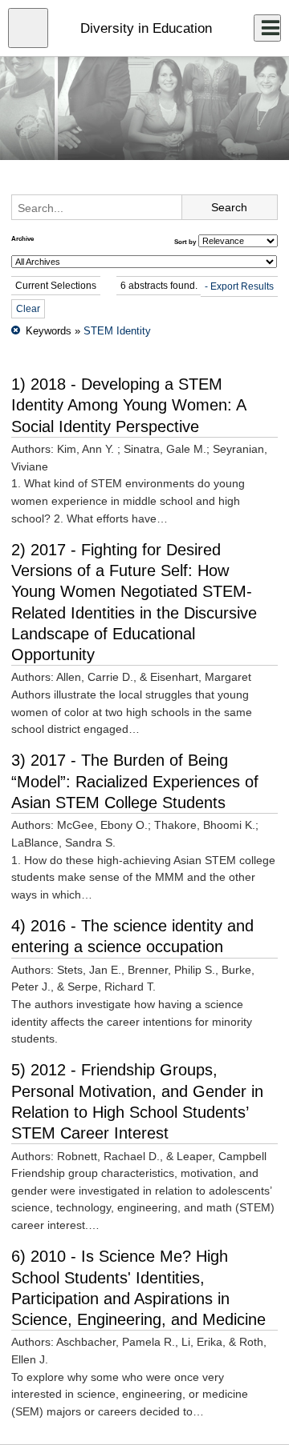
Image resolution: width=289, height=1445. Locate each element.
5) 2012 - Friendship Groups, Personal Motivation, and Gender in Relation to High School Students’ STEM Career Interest (137, 1101)
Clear (28, 309)
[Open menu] (28, 28)
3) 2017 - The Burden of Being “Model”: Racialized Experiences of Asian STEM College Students (134, 781)
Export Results (242, 286)
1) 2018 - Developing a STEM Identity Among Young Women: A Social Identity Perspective (128, 405)
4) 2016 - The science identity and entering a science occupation (132, 936)
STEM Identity (117, 331)
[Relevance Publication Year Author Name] (238, 240)
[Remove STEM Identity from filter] (15, 331)
